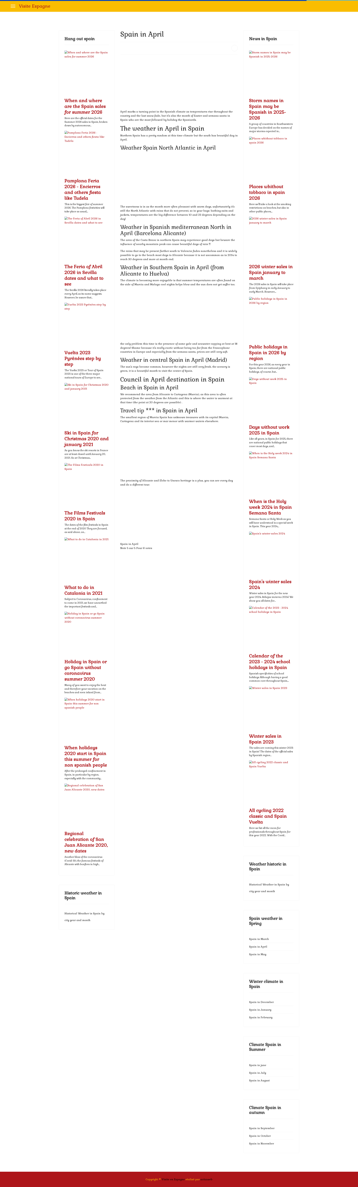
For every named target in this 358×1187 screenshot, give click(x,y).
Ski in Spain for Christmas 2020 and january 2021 (87, 438)
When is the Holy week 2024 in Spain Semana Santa (270, 507)
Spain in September (261, 1128)
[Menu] (13, 6)
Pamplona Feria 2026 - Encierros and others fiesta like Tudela (83, 189)
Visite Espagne (34, 6)
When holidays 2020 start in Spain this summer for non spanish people (86, 756)
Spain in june (257, 1065)
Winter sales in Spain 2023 (265, 739)
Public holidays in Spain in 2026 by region (268, 352)
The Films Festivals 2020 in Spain (85, 516)
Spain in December (261, 1002)
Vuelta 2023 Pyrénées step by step (83, 358)
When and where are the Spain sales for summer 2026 (85, 106)
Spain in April (258, 946)
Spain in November (261, 1143)
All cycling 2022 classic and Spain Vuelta (268, 816)
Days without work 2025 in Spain (269, 430)
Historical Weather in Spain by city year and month (84, 917)
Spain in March (259, 939)
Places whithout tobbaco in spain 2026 (267, 192)
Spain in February (260, 1017)
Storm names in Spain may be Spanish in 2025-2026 (267, 109)
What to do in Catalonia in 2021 (84, 590)
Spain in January (260, 1009)
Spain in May (257, 954)
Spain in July (257, 1072)
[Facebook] (346, 6)
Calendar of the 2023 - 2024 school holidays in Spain (269, 661)
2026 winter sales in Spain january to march (271, 272)
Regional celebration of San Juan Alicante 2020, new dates (86, 842)
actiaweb (206, 1179)
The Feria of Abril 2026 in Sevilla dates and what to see (84, 275)
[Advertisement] (179, 83)
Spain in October (260, 1136)
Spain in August (259, 1080)
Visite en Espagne (173, 1179)
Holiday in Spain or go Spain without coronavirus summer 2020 (86, 670)
